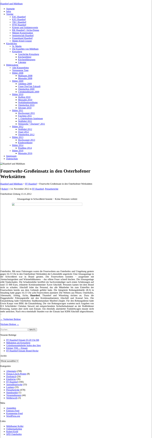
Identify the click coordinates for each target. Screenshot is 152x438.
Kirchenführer (24, 57)
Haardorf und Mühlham (11, 3)
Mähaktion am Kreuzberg (18, 342)
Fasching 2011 (25, 116)
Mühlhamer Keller (14, 426)
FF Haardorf (38, 189)
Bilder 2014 (17, 145)
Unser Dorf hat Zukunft (29, 86)
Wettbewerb (12, 398)
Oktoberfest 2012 (26, 134)
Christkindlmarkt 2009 (28, 91)
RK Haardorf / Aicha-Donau (25, 30)
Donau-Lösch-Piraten (16, 374)
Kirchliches (11, 43)
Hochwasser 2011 (26, 113)
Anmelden (11, 408)
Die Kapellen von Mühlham (25, 49)
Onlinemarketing (14, 429)
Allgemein (11, 371)
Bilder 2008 (17, 73)
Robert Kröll (12, 431)
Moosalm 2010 (25, 99)
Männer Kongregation (22, 33)
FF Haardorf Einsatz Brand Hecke (22, 350)
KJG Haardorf (19, 19)
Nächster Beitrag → (9, 324)
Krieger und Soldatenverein (25, 27)
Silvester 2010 (24, 108)
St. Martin (17, 46)
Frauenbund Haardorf (22, 38)
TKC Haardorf (19, 22)
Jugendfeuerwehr (14, 384)
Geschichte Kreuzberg (28, 54)
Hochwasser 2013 (26, 140)
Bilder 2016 (17, 150)
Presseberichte (51, 189)
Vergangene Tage (20, 70)
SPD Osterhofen (14, 434)
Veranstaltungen (13, 395)
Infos (8, 11)
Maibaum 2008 (25, 75)
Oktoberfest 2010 (26, 105)
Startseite (10, 8)
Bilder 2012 (17, 126)
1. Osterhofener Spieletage (30, 118)
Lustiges (10, 387)
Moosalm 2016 (25, 153)
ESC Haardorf (19, 16)
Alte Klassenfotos (20, 67)
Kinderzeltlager (25, 142)
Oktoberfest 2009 (26, 89)
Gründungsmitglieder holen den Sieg (23, 345)
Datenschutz (12, 158)
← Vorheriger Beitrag (10, 319)
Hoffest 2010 (24, 97)
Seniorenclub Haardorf (23, 35)
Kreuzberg (17, 51)
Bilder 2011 (17, 110)
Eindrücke (11, 379)
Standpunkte (12, 392)
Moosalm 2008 (25, 78)
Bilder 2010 (17, 94)
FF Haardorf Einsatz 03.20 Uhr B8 (22, 340)
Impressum (11, 156)
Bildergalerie (12, 65)
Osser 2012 (23, 132)
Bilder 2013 (17, 137)
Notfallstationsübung (28, 102)
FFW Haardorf (19, 25)
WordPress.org (13, 416)
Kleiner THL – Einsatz (17, 348)
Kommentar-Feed (14, 413)
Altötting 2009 (25, 83)
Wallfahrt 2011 (25, 121)
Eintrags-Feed (12, 410)
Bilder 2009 (17, 81)
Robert (4, 189)
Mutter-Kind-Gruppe (22, 41)
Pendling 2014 (25, 148)
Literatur (22, 62)
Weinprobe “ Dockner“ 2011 (31, 124)
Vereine (9, 14)
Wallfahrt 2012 (25, 129)
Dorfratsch (11, 376)
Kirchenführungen (26, 59)
